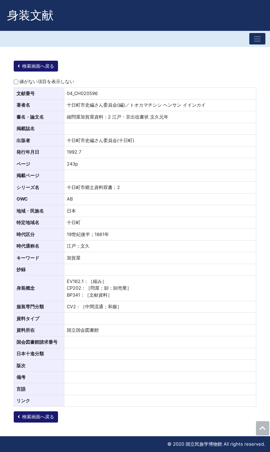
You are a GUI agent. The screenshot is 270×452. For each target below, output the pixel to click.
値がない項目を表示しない (46, 81)
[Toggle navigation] (257, 39)
